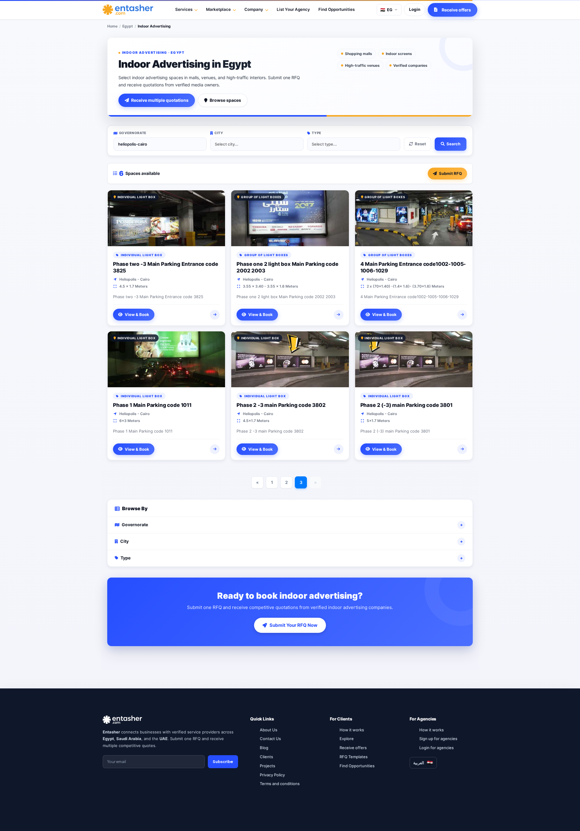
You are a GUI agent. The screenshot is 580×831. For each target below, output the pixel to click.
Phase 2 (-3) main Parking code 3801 (406, 405)
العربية (418, 762)
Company (253, 9)
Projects (267, 765)
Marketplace (218, 9)
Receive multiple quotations (159, 100)
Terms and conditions (280, 783)
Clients (266, 756)
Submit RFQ (450, 173)
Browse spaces (225, 100)
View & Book (137, 314)
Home (112, 26)
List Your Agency (293, 9)
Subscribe (223, 761)
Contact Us (270, 738)
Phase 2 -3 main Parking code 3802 (281, 405)
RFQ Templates (354, 756)
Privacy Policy (272, 774)
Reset (420, 143)
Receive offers (353, 747)
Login (414, 9)
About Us (268, 729)
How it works (352, 729)
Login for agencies (436, 747)
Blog (264, 747)
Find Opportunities (336, 9)
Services (183, 9)
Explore (347, 738)
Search (453, 143)
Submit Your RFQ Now (293, 625)
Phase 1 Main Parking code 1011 (152, 405)
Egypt (127, 26)
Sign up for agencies (438, 738)
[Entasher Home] (128, 10)
